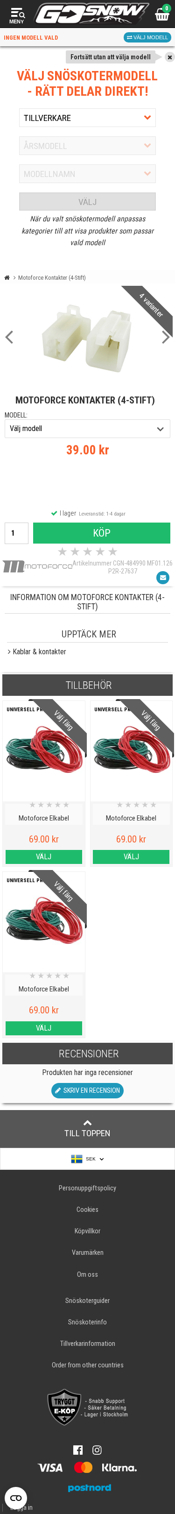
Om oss (87, 1275)
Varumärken (88, 1253)
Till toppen (87, 1133)
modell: (16, 415)
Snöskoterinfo (87, 1322)
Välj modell (150, 37)
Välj (87, 202)
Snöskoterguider (87, 1301)
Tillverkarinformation (87, 1344)
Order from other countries (88, 1365)
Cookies (87, 1210)
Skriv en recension (90, 1091)
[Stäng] (170, 57)
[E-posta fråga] (162, 577)
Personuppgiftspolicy (87, 1188)
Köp (102, 533)
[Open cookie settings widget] (16, 1498)
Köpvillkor (87, 1231)
